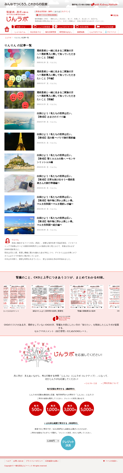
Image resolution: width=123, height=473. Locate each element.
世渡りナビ (20, 27)
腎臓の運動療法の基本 (72, 311)
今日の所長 (84, 27)
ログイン (65, 11)
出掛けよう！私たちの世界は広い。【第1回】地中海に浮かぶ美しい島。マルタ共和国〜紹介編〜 (56, 221)
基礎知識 (80, 32)
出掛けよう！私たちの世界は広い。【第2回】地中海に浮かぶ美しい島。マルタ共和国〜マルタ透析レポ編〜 (56, 200)
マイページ (111, 32)
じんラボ (8, 37)
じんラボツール (95, 32)
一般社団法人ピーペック (23, 466)
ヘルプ (8, 461)
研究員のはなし (65, 32)
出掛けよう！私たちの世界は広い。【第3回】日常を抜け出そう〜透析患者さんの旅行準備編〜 (56, 179)
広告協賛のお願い (52, 461)
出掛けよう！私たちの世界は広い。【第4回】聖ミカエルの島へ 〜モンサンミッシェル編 (56, 158)
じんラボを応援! (107, 27)
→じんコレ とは (90, 383)
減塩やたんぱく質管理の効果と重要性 (33, 311)
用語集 (116, 15)
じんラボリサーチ (65, 27)
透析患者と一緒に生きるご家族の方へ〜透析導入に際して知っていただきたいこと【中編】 (56, 75)
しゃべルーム (20, 32)
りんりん (15, 240)
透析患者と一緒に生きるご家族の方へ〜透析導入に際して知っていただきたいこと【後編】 (56, 54)
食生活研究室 (50, 32)
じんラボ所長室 (43, 27)
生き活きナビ (35, 32)
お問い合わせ (18, 461)
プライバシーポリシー (34, 461)
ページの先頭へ (111, 461)
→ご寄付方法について (110, 383)
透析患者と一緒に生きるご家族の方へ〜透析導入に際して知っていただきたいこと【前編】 (56, 96)
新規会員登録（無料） (45, 11)
